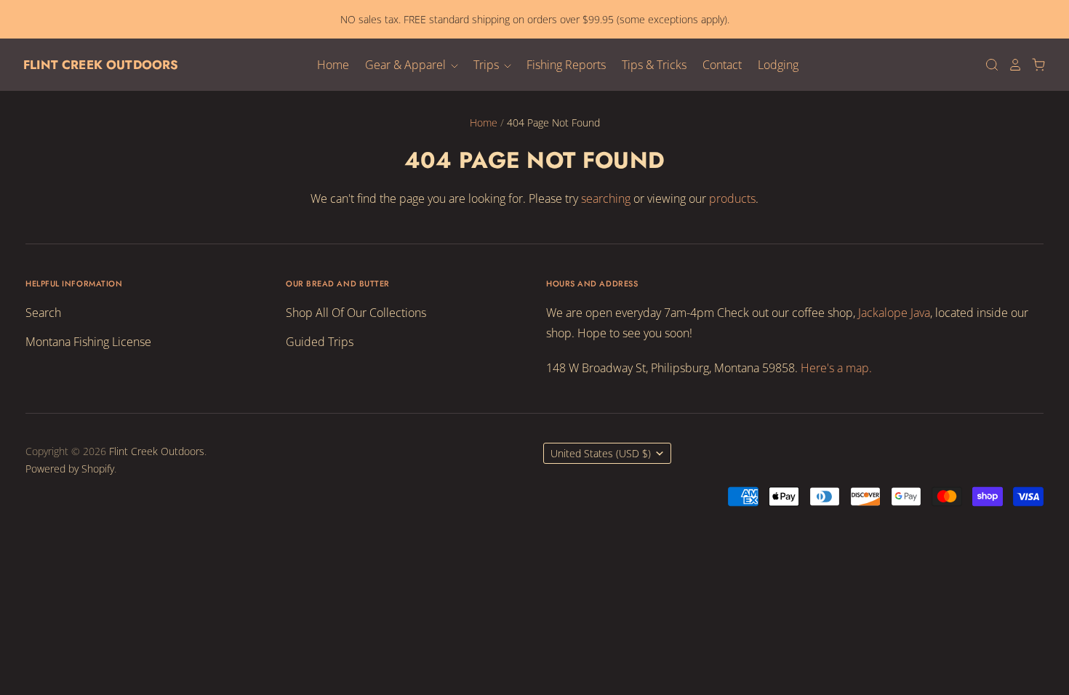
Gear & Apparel (407, 65)
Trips (487, 65)
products (732, 198)
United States (600, 453)
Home (333, 65)
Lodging (778, 65)
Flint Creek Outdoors (100, 64)
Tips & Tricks (654, 65)
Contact (722, 65)
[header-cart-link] (1034, 64)
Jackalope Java (894, 313)
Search (43, 313)
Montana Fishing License (88, 342)
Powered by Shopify (69, 468)
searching (605, 198)
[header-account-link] (1010, 64)
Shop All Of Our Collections (356, 313)
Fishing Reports (566, 65)
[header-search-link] (987, 64)
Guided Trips (319, 342)
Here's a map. (836, 368)
